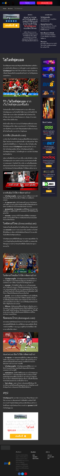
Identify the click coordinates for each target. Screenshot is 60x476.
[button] (13, 2)
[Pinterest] (25, 473)
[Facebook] (19, 473)
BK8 (9, 408)
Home (4, 8)
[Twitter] (22, 473)
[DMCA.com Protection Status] (5, 447)
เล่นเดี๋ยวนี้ (9, 25)
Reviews (10, 8)
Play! (48, 138)
